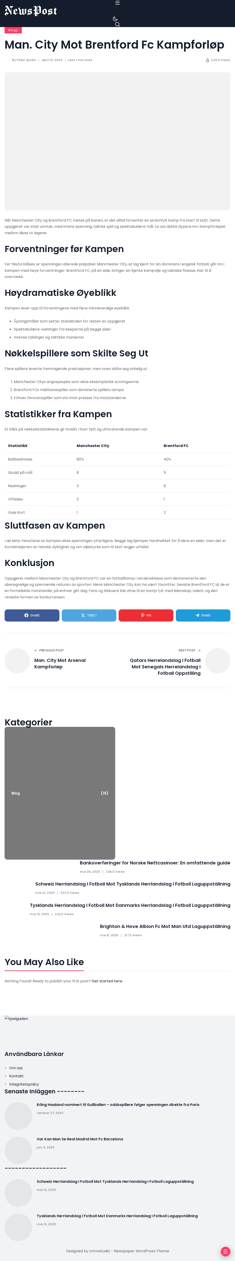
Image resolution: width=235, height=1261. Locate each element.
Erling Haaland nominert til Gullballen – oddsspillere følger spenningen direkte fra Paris (118, 1104)
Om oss (16, 1068)
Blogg (13, 30)
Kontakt (16, 1076)
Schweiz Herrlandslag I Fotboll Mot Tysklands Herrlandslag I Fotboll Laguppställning (132, 884)
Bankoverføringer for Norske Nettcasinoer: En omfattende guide (155, 863)
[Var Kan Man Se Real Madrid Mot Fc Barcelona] (18, 1150)
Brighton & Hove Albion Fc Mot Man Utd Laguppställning (165, 926)
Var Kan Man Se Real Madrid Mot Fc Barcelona (80, 1139)
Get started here (107, 981)
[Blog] (60, 793)
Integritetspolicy (24, 1084)
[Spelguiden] (117, 11)
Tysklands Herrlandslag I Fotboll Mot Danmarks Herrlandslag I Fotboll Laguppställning (130, 905)
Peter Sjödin (26, 60)
